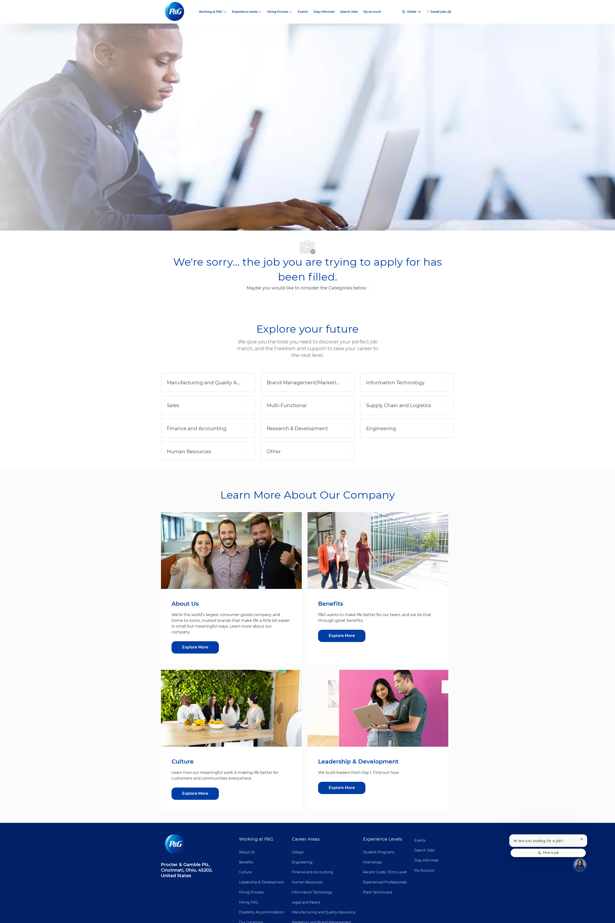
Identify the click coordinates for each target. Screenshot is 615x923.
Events (303, 11)
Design (298, 852)
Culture (245, 872)
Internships (372, 862)
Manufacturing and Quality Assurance (323, 912)
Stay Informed (324, 11)
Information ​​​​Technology (312, 892)
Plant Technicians (377, 892)
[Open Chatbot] (580, 864)
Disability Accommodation (261, 912)
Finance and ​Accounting (312, 872)
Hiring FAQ (248, 902)
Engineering (302, 862)
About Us (247, 852)
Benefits (246, 862)
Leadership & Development (261, 882)
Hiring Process (251, 892)
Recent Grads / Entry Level (385, 872)
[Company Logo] (178, 12)
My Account (372, 11)
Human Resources (307, 882)
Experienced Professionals (385, 882)
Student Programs (378, 852)
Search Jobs (349, 11)
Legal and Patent (306, 902)
